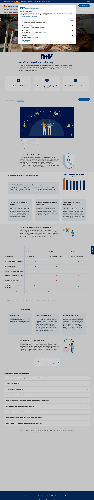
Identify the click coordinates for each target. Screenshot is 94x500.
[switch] (73, 25)
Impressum (34, 16)
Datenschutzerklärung (25, 16)
